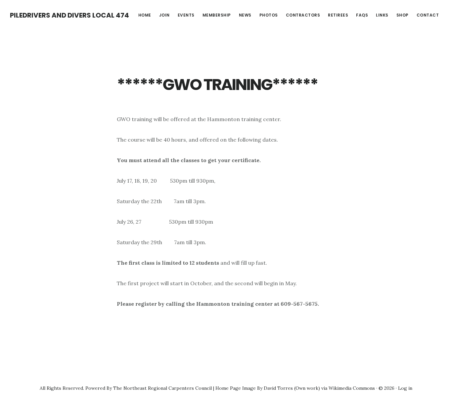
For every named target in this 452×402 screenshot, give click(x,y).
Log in (405, 388)
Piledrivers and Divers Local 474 (69, 15)
